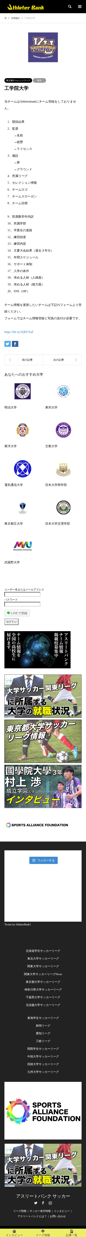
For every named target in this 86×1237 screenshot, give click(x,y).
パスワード (11, 599)
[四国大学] (23, 360)
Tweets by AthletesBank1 (17, 924)
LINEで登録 (18, 613)
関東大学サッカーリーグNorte (43, 974)
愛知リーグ (43, 1033)
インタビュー (62, 1211)
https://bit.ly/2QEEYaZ (19, 332)
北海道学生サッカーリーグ (43, 950)
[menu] (79, 6)
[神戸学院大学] (62, 360)
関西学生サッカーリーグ (43, 1048)
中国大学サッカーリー (41, 1056)
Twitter (35, 1202)
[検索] (69, 6)
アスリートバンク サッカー (43, 1196)
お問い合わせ (58, 1216)
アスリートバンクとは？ (32, 1216)
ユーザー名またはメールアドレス (24, 589)
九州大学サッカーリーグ (43, 1071)
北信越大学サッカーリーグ (43, 1005)
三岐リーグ (43, 1041)
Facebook (43, 1202)
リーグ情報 (19, 1211)
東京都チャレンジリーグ (18, 80)
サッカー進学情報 (40, 1211)
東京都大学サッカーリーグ (43, 981)
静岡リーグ (43, 1025)
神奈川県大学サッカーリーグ (43, 989)
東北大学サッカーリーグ (43, 958)
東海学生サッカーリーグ (43, 1018)
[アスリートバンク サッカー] (25, 6)
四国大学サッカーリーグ (43, 1064)
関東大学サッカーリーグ (43, 966)
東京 (39, 80)
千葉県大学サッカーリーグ (43, 997)
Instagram (50, 1202)
